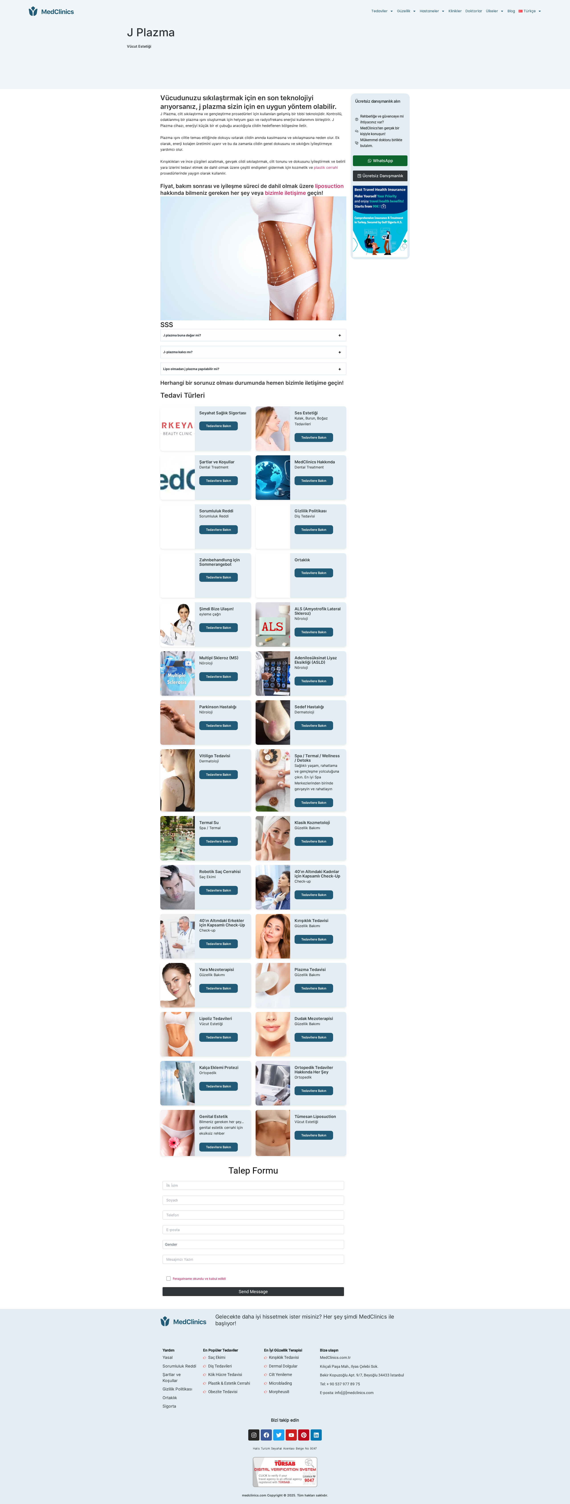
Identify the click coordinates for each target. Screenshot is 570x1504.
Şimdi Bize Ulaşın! (216, 609)
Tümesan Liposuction (315, 1116)
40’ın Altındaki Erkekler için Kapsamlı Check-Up (222, 922)
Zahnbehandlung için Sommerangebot (219, 562)
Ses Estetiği (306, 413)
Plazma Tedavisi (310, 969)
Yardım (168, 1350)
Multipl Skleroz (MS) (218, 658)
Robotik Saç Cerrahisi (220, 871)
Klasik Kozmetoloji (312, 822)
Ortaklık (302, 560)
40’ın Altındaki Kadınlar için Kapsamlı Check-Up (317, 873)
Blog (511, 11)
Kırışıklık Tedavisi (311, 920)
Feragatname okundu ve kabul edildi (199, 1278)
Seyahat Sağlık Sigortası (222, 413)
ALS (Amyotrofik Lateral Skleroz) (318, 611)
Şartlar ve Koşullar (216, 462)
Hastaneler (429, 11)
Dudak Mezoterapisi (314, 1018)
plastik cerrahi (326, 167)
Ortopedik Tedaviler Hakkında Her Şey (314, 1069)
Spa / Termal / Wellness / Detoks (317, 758)
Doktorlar (473, 11)
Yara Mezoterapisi (216, 969)
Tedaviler (379, 11)
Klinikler (455, 11)
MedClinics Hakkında (315, 462)
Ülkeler (492, 11)
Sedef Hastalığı (309, 707)
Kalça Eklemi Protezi (218, 1067)
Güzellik (403, 11)
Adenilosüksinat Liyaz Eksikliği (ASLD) (316, 660)
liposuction (329, 186)
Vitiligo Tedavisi (214, 756)
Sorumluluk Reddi (216, 511)
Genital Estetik (213, 1116)
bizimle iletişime (285, 193)
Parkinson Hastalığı (217, 707)
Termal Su (209, 822)
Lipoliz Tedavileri (215, 1018)
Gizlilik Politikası (311, 511)
